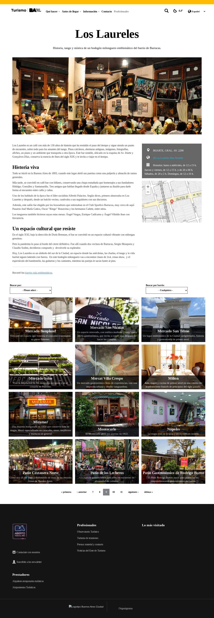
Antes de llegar (70, 11)
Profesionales (121, 11)
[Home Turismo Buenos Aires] (26, 10)
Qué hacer (52, 11)
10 (113, 492)
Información (90, 11)
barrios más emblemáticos (38, 272)
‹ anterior (82, 492)
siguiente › (133, 492)
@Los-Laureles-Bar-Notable (167, 157)
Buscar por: (16, 285)
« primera (66, 492)
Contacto (106, 11)
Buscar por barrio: (155, 285)
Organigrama (126, 608)
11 (121, 492)
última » (148, 492)
